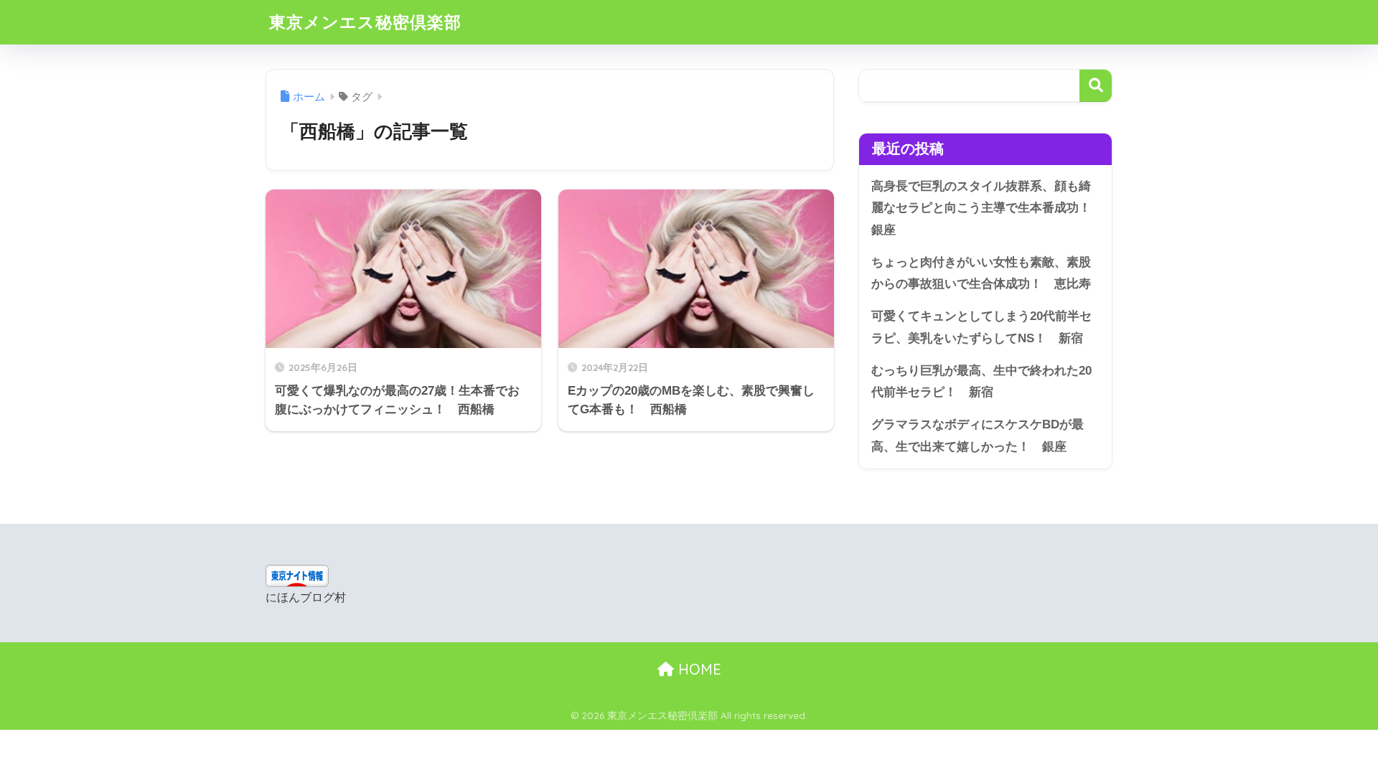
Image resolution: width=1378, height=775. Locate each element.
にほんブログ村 (306, 597)
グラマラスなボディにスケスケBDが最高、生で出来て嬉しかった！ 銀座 (977, 436)
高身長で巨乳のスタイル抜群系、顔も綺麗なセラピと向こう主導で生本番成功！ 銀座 (987, 208)
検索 (1095, 86)
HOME (697, 669)
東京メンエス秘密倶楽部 (365, 21)
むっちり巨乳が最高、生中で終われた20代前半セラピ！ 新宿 (981, 382)
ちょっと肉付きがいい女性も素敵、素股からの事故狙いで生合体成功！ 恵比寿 (981, 273)
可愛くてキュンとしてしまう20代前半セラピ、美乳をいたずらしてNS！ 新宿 (981, 327)
